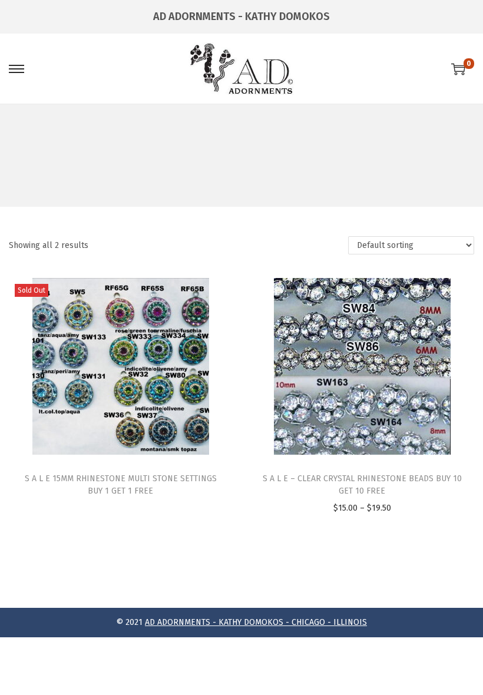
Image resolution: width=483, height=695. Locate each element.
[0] (458, 69)
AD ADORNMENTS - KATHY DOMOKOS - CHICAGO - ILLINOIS (256, 622)
